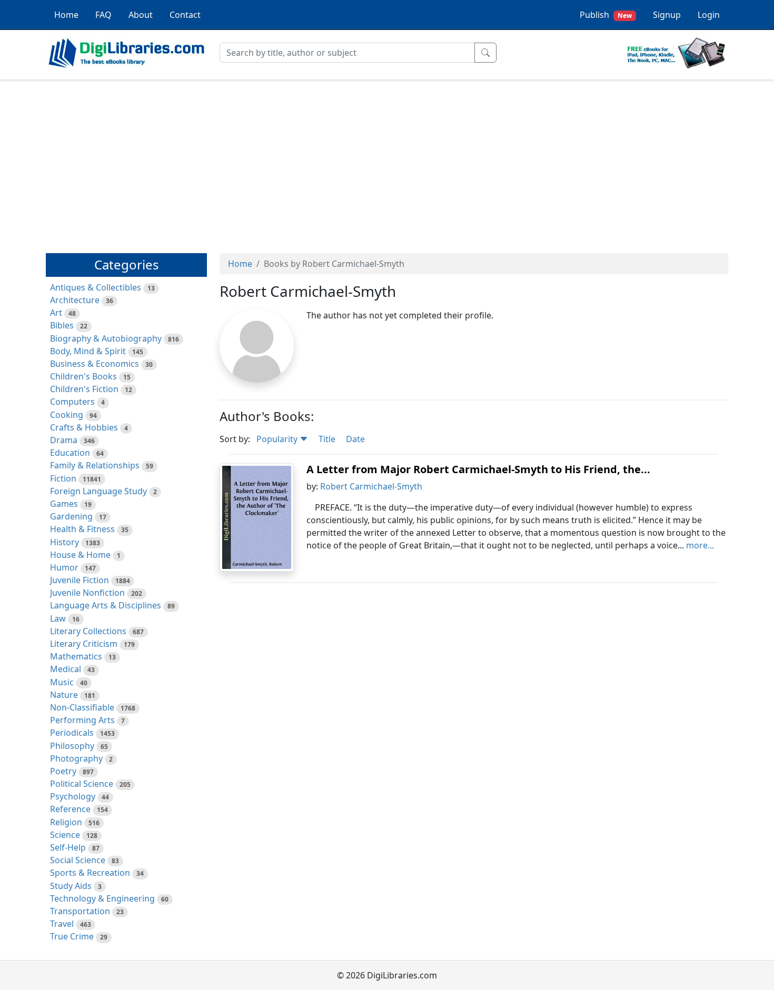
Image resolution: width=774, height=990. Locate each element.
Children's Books (83, 376)
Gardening (71, 516)
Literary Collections (88, 631)
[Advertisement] (387, 161)
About (140, 15)
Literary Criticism (83, 643)
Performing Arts (82, 720)
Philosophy (72, 746)
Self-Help (68, 847)
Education (70, 452)
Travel (62, 923)
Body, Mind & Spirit (88, 351)
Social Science (77, 860)
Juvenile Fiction (79, 580)
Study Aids (71, 886)
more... (700, 545)
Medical (65, 669)
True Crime (72, 936)
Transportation (80, 911)
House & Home (80, 555)
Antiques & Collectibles (95, 287)
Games (64, 503)
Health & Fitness (82, 529)
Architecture (75, 300)
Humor (64, 567)
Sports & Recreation (90, 872)
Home (66, 15)
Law (58, 618)
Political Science (81, 783)
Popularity (278, 439)
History (64, 542)
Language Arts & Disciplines (105, 605)
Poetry (63, 771)
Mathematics (76, 656)
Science (65, 835)
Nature (64, 695)
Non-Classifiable (82, 707)
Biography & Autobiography (106, 338)
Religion (66, 822)
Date (355, 439)
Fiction (63, 478)
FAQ (103, 15)
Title (327, 439)
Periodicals (72, 732)
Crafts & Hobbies (84, 427)
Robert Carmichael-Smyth (371, 486)
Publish (606, 15)
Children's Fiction (84, 389)
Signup (667, 15)
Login (709, 15)
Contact (185, 15)
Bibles (62, 325)
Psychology (72, 796)
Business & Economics (94, 363)
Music (62, 682)
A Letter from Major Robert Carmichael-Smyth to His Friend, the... (478, 469)
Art (56, 312)
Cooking (66, 415)
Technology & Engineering (102, 898)
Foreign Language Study (98, 491)
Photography (76, 758)
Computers (72, 401)
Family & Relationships (95, 465)
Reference (70, 809)
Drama (63, 440)
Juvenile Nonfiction (87, 592)
